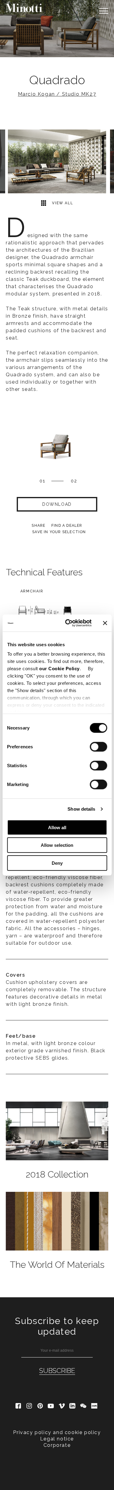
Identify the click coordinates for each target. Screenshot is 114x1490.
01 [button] (42, 480)
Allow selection (57, 845)
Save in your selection (59, 532)
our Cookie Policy (59, 668)
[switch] (98, 746)
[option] (57, 28)
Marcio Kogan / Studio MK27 (57, 94)
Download (57, 504)
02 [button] (74, 480)
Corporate (57, 1445)
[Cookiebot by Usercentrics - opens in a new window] (68, 623)
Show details (81, 809)
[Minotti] (24, 8)
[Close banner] (105, 623)
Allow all (57, 827)
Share (38, 525)
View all (62, 203)
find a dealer (66, 525)
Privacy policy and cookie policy (57, 1432)
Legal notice (57, 1439)
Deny (57, 862)
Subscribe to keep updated (57, 1326)
